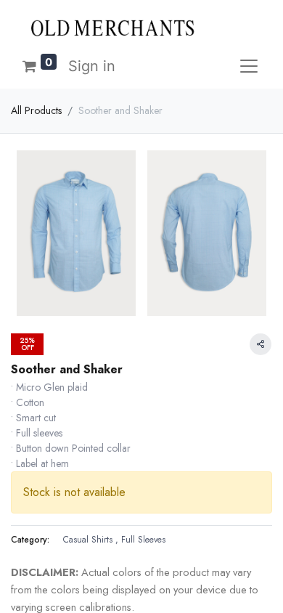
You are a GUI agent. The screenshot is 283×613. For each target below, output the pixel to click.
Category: (30, 539)
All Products (36, 110)
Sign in (91, 66)
